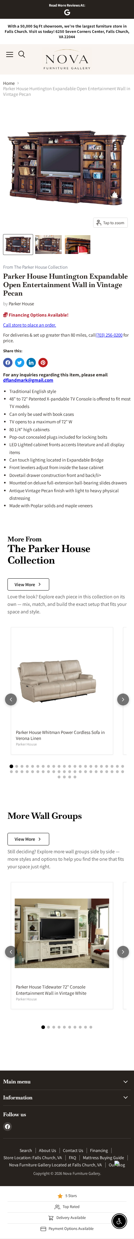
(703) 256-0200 (109, 335)
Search (26, 1150)
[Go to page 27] (32, 771)
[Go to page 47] (69, 777)
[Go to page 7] (43, 766)
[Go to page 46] (64, 777)
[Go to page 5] (32, 766)
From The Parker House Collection (35, 267)
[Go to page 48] (75, 777)
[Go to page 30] (48, 771)
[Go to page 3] (22, 766)
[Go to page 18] (101, 766)
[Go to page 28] (37, 771)
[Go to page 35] (75, 771)
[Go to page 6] (37, 766)
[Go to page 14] (80, 766)
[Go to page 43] (117, 771)
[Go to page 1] (11, 766)
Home (9, 83)
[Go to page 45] (59, 777)
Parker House (21, 304)
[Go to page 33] (64, 771)
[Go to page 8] (48, 766)
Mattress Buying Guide (103, 1157)
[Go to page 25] (22, 771)
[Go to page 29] (43, 771)
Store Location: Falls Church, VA (32, 1157)
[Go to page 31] (53, 771)
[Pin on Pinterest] (43, 362)
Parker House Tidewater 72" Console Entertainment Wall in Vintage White (51, 990)
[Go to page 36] (80, 771)
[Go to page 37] (85, 771)
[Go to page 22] (122, 766)
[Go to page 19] (106, 766)
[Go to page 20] (112, 766)
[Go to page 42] (112, 771)
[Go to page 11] (64, 766)
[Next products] (123, 699)
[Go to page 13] (75, 766)
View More (25, 584)
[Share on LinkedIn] (31, 362)
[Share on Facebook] (7, 362)
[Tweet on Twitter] (19, 362)
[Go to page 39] (96, 771)
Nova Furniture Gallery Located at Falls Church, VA (55, 1165)
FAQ (72, 1157)
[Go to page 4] (27, 766)
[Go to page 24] (16, 771)
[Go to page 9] (53, 766)
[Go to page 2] (16, 766)
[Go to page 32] (59, 771)
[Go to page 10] (59, 766)
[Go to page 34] (69, 771)
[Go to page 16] (90, 766)
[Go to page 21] (117, 766)
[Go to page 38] (90, 771)
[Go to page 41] (106, 771)
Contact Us (73, 1150)
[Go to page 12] (69, 766)
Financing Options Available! (38, 315)
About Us (47, 1150)
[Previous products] (11, 699)
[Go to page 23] (11, 771)
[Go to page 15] (85, 766)
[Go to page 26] (27, 771)
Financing (99, 1150)
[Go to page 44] (122, 771)
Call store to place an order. (29, 325)
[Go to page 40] (101, 771)
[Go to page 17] (96, 766)
